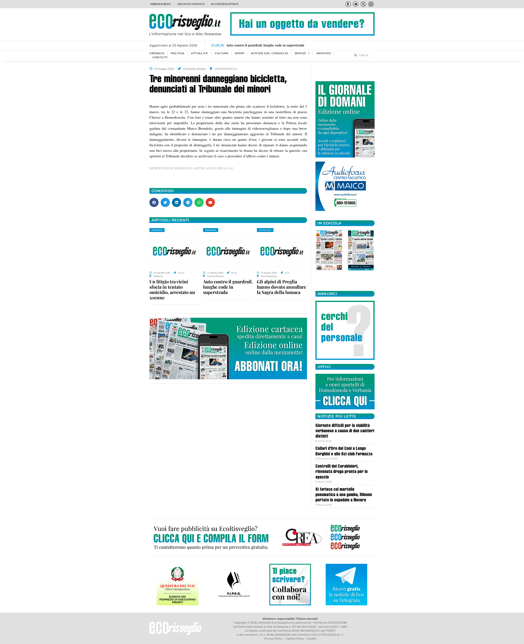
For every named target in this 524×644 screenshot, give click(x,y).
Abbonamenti (160, 4)
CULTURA (221, 53)
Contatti (160, 57)
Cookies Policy (294, 638)
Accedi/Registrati (225, 4)
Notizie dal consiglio (269, 53)
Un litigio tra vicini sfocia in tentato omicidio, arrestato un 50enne (172, 289)
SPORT (240, 53)
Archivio (323, 53)
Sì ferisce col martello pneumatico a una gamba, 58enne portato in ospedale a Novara (343, 495)
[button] (154, 202)
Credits (311, 638)
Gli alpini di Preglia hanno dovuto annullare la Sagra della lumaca (281, 286)
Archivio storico (191, 4)
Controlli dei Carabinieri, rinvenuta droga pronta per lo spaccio (341, 472)
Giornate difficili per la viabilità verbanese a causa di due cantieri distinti (344, 431)
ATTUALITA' (265, 230)
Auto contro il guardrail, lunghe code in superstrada (228, 286)
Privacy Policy (273, 638)
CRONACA (156, 53)
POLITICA (178, 53)
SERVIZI (300, 53)
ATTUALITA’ (199, 53)
